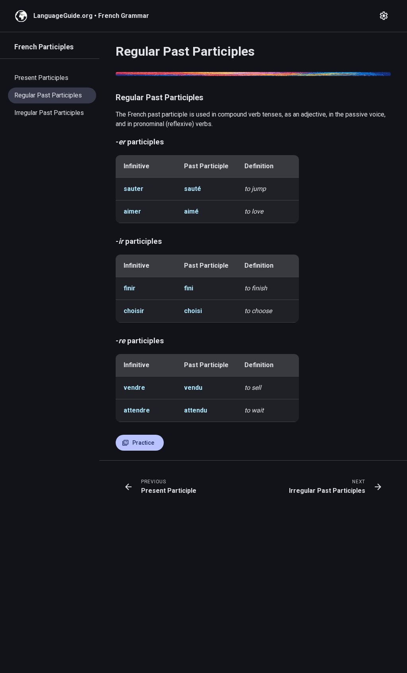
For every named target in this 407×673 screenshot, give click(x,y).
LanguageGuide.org (63, 15)
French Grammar (123, 15)
